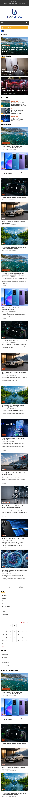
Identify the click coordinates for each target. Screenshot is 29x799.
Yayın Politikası (22, 3)
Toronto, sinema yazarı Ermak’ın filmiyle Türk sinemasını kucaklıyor (14, 91)
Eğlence (3, 69)
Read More (4, 285)
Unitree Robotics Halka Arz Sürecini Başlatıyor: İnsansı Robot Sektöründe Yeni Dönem (18, 104)
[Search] (26, 23)
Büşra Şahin (5, 52)
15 (22, 634)
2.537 (19, 587)
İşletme (3, 218)
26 (10, 640)
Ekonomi (3, 469)
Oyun (3, 194)
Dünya (3, 600)
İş (2, 603)
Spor (3, 609)
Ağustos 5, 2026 (11, 476)
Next (22, 587)
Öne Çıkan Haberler (14, 101)
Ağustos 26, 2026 (11, 52)
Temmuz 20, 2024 (11, 74)
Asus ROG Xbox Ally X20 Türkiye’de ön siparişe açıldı (14, 197)
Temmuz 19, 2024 (11, 93)
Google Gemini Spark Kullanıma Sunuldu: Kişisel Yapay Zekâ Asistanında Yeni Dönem (18, 112)
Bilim (3, 243)
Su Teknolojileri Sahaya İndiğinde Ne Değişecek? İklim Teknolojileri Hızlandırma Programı (14, 247)
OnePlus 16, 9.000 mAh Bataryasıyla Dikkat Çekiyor (14, 539)
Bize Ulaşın (11, 3)
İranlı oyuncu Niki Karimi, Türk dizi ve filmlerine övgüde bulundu (12, 72)
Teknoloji (4, 47)
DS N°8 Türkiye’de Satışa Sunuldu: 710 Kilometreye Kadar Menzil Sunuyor (13, 222)
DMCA (16, 3)
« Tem (2, 646)
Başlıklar (4, 598)
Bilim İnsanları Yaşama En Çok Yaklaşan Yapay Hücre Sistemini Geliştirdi (14, 570)
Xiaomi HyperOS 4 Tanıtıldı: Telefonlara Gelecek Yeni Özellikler (13, 439)
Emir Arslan (5, 74)
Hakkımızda (6, 3)
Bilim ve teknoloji (6, 606)
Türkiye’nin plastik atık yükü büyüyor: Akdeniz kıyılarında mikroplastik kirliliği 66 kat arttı (12, 147)
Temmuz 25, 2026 (11, 573)
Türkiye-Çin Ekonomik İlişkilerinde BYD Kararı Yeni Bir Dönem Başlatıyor (14, 473)
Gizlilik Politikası (14, 5)
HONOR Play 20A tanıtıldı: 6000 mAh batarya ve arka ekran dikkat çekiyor (13, 50)
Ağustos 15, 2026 (11, 224)
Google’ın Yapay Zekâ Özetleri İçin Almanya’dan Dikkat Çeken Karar (18, 119)
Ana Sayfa (4, 595)
